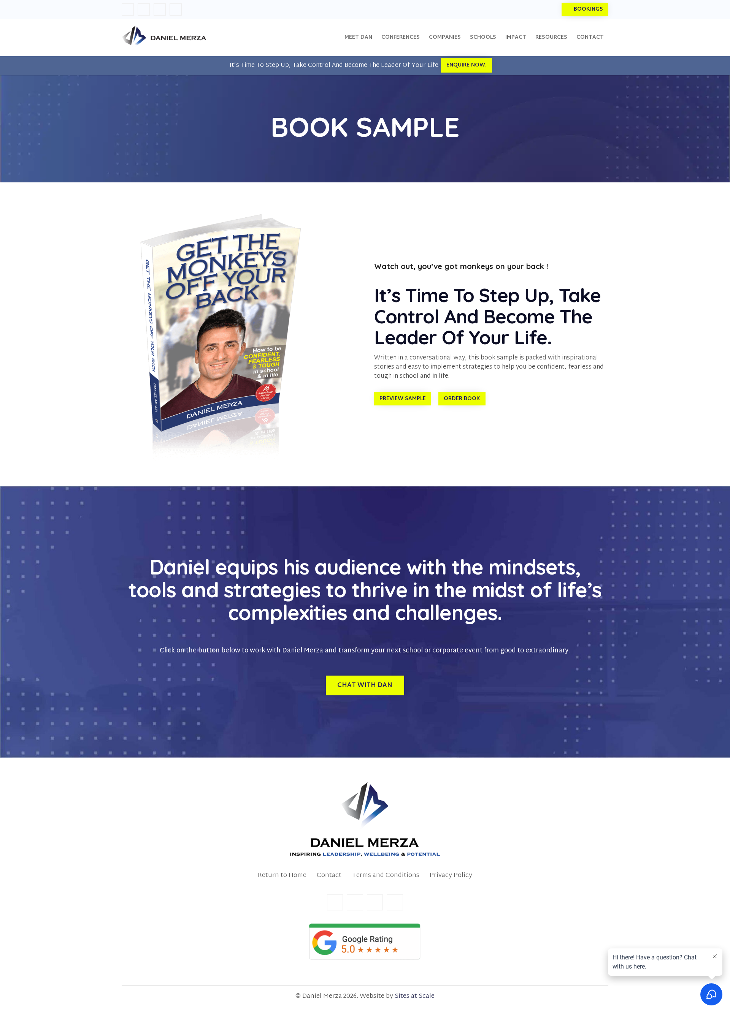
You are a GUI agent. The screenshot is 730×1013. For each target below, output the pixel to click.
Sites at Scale (415, 996)
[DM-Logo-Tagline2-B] (365, 819)
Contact (329, 875)
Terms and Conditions (385, 875)
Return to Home (282, 875)
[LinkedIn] (144, 9)
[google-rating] (365, 942)
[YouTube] (176, 9)
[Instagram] (160, 9)
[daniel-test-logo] (164, 37)
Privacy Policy (451, 875)
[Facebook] (128, 9)
